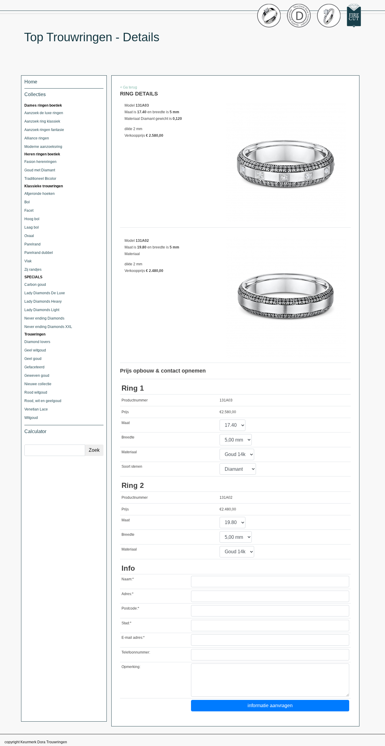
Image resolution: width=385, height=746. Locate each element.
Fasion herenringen (40, 162)
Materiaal (129, 452)
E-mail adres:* (133, 637)
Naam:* (128, 579)
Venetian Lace (36, 409)
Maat (126, 423)
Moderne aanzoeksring (43, 147)
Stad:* (126, 623)
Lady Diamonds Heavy (43, 301)
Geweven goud (36, 375)
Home (30, 81)
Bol (27, 202)
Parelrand (32, 244)
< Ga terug (128, 87)
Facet (28, 210)
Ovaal (29, 236)
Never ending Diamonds (44, 318)
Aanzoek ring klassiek (42, 121)
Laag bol (31, 227)
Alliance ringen (36, 138)
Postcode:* (130, 608)
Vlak (28, 261)
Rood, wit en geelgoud (42, 401)
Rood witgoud (35, 392)
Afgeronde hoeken (39, 194)
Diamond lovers (37, 342)
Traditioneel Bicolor (40, 178)
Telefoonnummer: (136, 652)
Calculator (35, 431)
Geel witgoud (35, 350)
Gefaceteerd (34, 367)
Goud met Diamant (39, 170)
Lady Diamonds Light (41, 310)
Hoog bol (31, 219)
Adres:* (128, 594)
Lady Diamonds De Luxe (44, 293)
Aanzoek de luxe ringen (43, 113)
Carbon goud (35, 284)
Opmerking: (131, 667)
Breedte (128, 437)
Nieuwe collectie (37, 384)
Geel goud (33, 359)
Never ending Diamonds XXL (48, 327)
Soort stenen (132, 466)
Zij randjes (33, 269)
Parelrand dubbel (38, 253)
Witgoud (31, 418)
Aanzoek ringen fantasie (44, 130)
